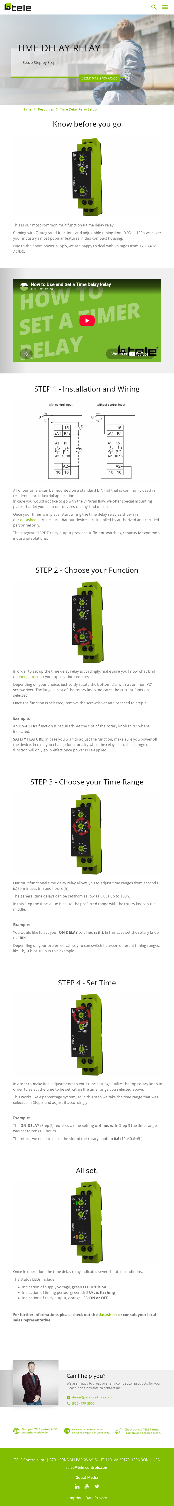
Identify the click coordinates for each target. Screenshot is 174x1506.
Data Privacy (96, 1497)
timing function (30, 676)
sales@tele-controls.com (87, 1467)
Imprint (75, 1497)
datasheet (108, 1314)
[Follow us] (77, 1486)
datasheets (30, 519)
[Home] (18, 7)
